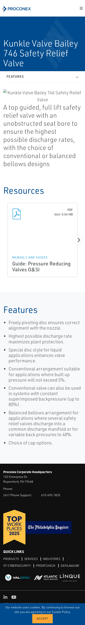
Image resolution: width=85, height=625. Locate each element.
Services (31, 559)
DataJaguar (70, 565)
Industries (51, 559)
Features (15, 76)
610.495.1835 (50, 495)
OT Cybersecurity (17, 565)
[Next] (78, 240)
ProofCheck (45, 565)
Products (11, 559)
